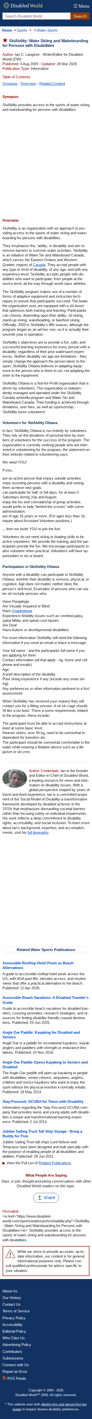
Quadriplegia (22, 611)
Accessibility (12, 1324)
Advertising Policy (16, 1344)
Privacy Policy (14, 1318)
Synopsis (9, 83)
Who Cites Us (13, 1338)
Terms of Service (16, 1311)
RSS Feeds (16, 1378)
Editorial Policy (14, 1331)
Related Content (52, 83)
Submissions (12, 1358)
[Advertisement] (46, 165)
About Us (9, 1291)
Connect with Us (15, 1365)
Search (80, 16)
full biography (37, 832)
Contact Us (11, 1304)
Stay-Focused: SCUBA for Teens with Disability (42, 1101)
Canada (39, 265)
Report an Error (14, 1371)
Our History (11, 1298)
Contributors (12, 1351)
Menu (81, 6)
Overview (28, 83)
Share (49, 1197)
